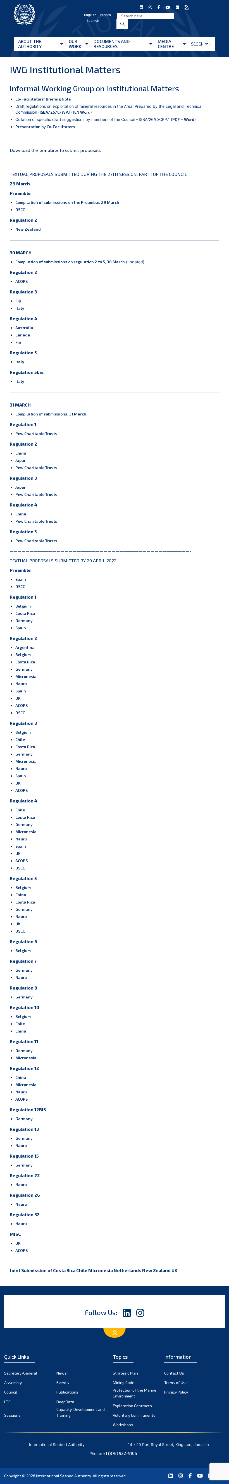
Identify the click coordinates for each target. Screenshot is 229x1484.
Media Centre (166, 44)
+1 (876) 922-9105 (120, 1453)
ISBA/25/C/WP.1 (55, 112)
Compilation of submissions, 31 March (50, 414)
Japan (21, 460)
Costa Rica (25, 613)
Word (189, 119)
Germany (24, 620)
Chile (20, 739)
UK (18, 698)
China (20, 453)
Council (10, 1392)
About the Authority (30, 44)
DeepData (65, 1401)
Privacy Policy (176, 1392)
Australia (24, 327)
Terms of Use (176, 1382)
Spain (20, 579)
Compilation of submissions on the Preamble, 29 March (67, 202)
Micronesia (26, 676)
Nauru (21, 683)
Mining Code (123, 1382)
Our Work (75, 44)
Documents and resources (112, 44)
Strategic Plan (125, 1373)
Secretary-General (20, 1373)
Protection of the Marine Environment (134, 1393)
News (61, 1373)
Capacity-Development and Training (80, 1412)
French (105, 14)
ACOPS (21, 281)
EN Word (82, 112)
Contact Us (174, 1373)
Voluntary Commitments (134, 1415)
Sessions (12, 1415)
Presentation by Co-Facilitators (45, 126)
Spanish (93, 20)
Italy (19, 308)
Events (62, 1382)
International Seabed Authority (63, 1475)
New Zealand (28, 229)
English (90, 14)
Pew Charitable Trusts (36, 433)
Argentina (25, 647)
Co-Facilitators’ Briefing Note (43, 99)
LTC (7, 1401)
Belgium (23, 606)
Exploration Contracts (132, 1405)
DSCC (20, 209)
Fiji (18, 300)
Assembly (13, 1382)
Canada (22, 335)
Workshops (123, 1424)
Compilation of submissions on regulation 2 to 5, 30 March (70, 261)
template (49, 150)
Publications (67, 1392)
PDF (176, 119)
